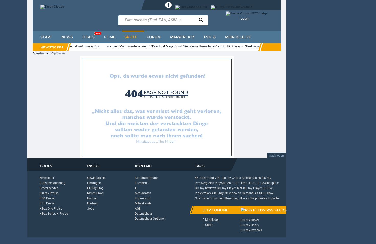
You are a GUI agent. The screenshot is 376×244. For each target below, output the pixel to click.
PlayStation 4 (58, 53)
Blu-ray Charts (231, 178)
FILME (109, 37)
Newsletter (47, 178)
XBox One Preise (51, 208)
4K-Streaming (204, 178)
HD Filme (240, 183)
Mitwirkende (143, 203)
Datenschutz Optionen (150, 219)
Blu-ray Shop (248, 198)
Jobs (90, 208)
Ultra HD (254, 183)
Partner (92, 203)
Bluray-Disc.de (40, 53)
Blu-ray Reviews (205, 188)
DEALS (91, 35)
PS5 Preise (47, 203)
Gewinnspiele (96, 178)
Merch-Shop (95, 193)
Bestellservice (49, 188)
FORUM (154, 37)
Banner (92, 198)
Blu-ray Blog (95, 188)
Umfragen (94, 183)
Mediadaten (143, 193)
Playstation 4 (204, 193)
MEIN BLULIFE (238, 37)
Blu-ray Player (252, 188)
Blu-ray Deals (250, 225)
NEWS (67, 37)
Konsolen (217, 198)
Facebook (141, 183)
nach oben (276, 155)
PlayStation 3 (224, 183)
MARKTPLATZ (182, 37)
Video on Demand (241, 193)
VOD (218, 178)
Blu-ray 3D (221, 193)
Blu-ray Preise (49, 193)
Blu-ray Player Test (229, 188)
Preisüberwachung (52, 183)
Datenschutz (143, 213)
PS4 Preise (47, 198)
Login (245, 18)
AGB (138, 208)
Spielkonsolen (251, 178)
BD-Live (268, 188)
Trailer (205, 198)
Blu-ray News (250, 220)
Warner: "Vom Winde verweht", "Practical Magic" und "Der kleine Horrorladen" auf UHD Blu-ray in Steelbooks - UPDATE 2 (189, 46)
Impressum (142, 198)
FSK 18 (210, 37)
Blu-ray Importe (268, 198)
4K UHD (260, 193)
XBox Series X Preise (54, 213)
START (46, 37)
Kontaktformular (146, 178)
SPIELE (131, 37)
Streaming (231, 198)
